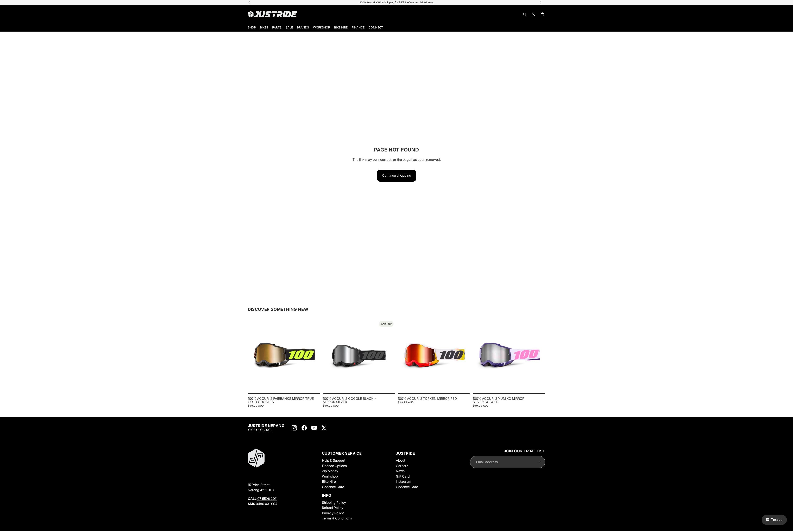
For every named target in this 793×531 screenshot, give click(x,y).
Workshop (330, 476)
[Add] (314, 385)
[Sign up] (539, 462)
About (400, 460)
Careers (402, 466)
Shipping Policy (334, 502)
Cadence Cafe (333, 487)
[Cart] (542, 14)
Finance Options (334, 466)
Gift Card (403, 476)
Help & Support (333, 460)
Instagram (403, 481)
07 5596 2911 (267, 499)
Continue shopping (396, 175)
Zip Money (330, 471)
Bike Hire (329, 481)
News (400, 471)
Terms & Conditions (337, 518)
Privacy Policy (333, 513)
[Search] (524, 14)
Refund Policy (332, 508)
